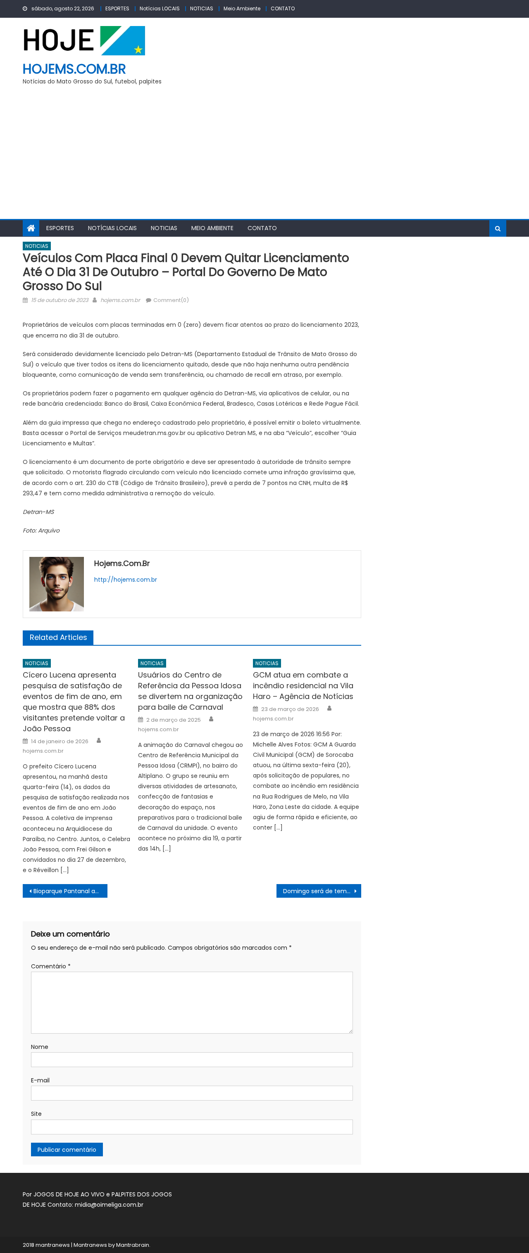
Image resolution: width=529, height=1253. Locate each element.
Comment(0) (171, 300)
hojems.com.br (74, 68)
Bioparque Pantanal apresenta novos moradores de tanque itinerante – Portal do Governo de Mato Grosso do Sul (70, 891)
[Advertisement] (264, 157)
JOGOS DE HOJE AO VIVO (69, 1194)
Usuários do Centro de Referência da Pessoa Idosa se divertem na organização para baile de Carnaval (190, 691)
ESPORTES (117, 8)
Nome (39, 1047)
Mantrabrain (132, 1245)
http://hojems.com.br (125, 579)
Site (36, 1114)
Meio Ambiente (242, 8)
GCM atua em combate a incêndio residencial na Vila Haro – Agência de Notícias (303, 685)
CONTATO (283, 8)
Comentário (51, 966)
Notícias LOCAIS (160, 8)
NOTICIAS (201, 8)
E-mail (40, 1080)
